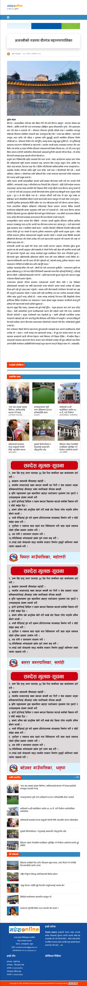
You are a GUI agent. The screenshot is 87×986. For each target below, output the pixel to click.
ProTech (51, 983)
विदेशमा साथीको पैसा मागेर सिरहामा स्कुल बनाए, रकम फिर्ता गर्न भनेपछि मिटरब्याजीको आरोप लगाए (48, 864)
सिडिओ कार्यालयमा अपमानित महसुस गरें (35, 897)
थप (62, 945)
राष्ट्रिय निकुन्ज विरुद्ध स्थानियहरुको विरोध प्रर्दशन (39, 874)
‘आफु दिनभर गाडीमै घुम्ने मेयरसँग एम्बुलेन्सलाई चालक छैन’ (42, 885)
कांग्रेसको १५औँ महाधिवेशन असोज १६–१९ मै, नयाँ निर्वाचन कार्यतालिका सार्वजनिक (68, 411)
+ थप (77, 777)
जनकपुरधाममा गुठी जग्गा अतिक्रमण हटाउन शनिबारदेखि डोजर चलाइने (43, 411)
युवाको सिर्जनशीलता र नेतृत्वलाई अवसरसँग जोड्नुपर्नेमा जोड (42, 447)
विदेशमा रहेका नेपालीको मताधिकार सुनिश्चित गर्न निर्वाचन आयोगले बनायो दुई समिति (68, 448)
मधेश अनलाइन (16, 53)
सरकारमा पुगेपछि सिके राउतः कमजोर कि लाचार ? (39, 908)
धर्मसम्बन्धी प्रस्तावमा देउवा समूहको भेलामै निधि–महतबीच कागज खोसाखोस (16, 448)
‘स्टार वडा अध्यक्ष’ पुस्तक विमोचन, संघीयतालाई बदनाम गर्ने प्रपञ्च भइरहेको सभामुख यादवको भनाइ (17, 412)
